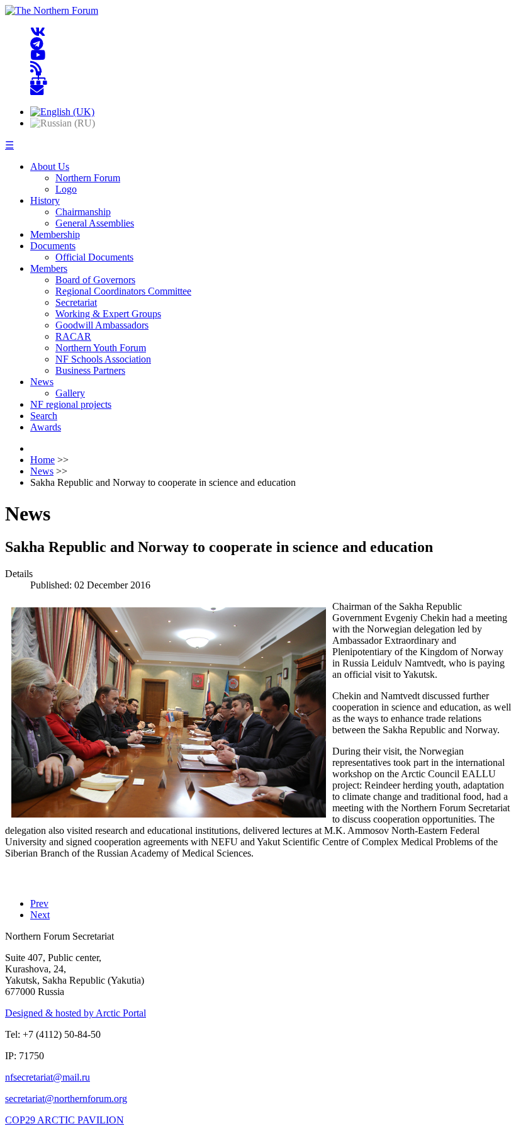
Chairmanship (83, 211)
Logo (66, 189)
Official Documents (94, 257)
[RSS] (36, 67)
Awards (45, 427)
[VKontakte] (37, 32)
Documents (53, 245)
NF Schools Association (103, 359)
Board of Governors (95, 279)
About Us (49, 166)
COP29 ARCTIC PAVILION (64, 1120)
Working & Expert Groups (108, 313)
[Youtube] (37, 55)
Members (48, 268)
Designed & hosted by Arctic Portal (75, 1013)
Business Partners (90, 370)
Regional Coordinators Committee (123, 291)
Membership (55, 234)
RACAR (73, 336)
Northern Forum (87, 177)
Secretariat (76, 302)
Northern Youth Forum (100, 347)
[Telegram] (36, 43)
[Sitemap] (38, 79)
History (45, 200)
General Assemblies (94, 223)
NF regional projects (70, 404)
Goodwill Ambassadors (102, 325)
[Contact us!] (36, 90)
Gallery (70, 393)
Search (43, 415)
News (41, 381)
